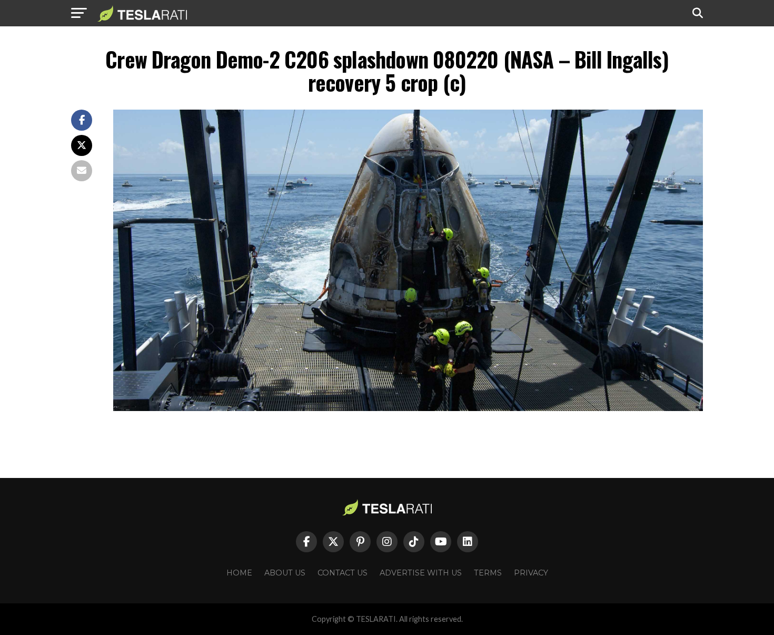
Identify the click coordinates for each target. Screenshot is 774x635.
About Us (284, 573)
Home (239, 573)
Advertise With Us (421, 573)
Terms (488, 573)
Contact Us (342, 573)
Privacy (531, 573)
